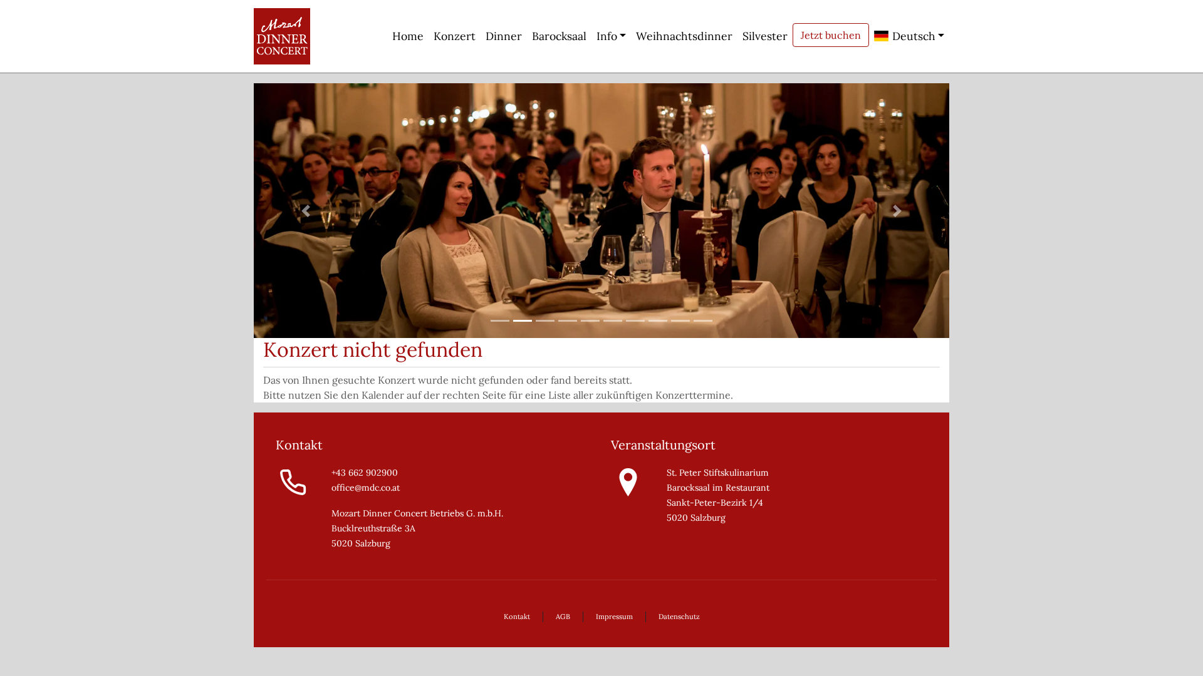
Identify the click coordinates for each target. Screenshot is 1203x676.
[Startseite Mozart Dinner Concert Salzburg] (282, 36)
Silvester (765, 36)
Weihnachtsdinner (684, 36)
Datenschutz (679, 616)
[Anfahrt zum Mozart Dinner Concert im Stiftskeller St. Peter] (628, 481)
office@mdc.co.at (365, 487)
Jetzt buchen (831, 35)
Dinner (504, 36)
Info (606, 36)
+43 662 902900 (364, 472)
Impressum (614, 616)
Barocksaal (559, 36)
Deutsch (912, 36)
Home (408, 36)
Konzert (455, 36)
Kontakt (517, 616)
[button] (306, 210)
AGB (563, 616)
